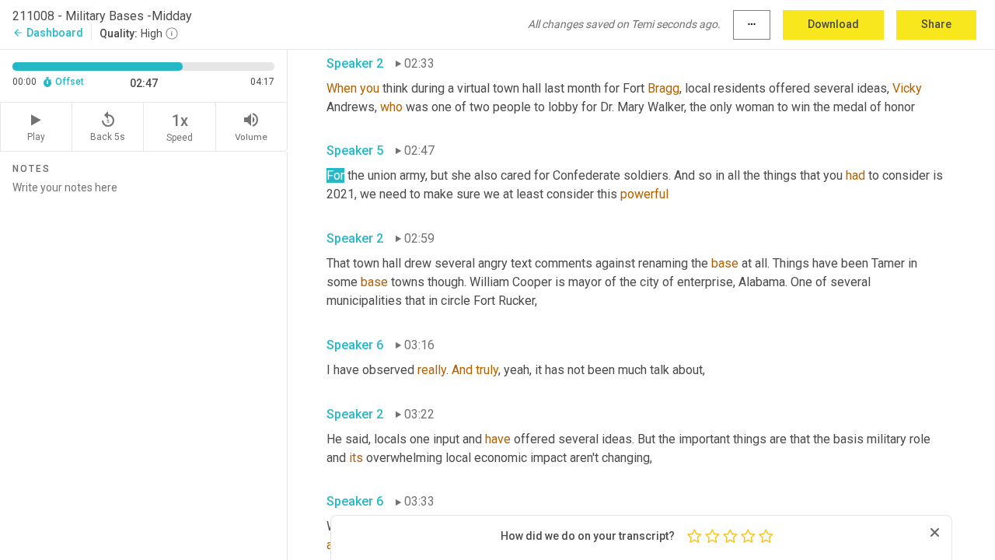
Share (936, 24)
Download (833, 24)
